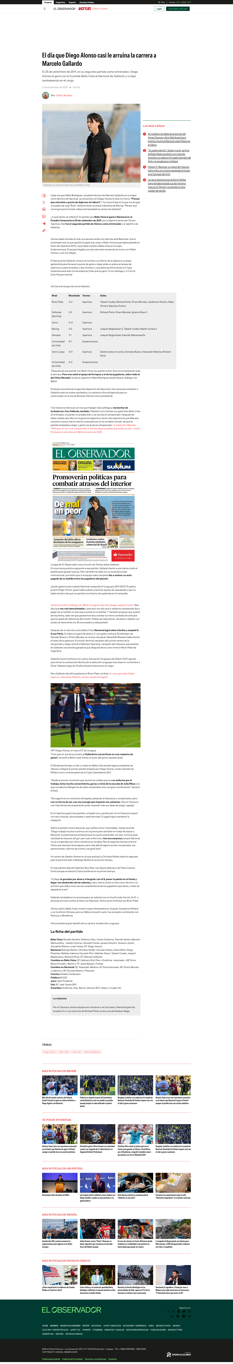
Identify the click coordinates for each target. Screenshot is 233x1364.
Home (45, 1325)
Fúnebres (98, 1330)
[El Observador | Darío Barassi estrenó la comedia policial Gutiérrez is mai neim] (135, 1192)
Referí (86, 1325)
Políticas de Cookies (51, 1359)
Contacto (112, 1359)
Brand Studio (163, 1325)
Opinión (86, 1330)
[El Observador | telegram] (183, 1316)
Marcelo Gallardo (92, 1052)
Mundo (176, 1325)
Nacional (77, 1052)
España (72, 2)
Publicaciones (158, 1330)
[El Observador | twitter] (169, 1311)
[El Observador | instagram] (178, 1311)
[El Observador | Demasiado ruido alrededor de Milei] (60, 1192)
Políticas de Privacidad (72, 1359)
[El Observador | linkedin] (172, 1316)
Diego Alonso (49, 1052)
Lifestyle (75, 1330)
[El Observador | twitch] (189, 1316)
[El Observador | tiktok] (189, 1311)
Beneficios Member (70, 1325)
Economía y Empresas (134, 1325)
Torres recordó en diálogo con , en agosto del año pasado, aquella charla (92, 605)
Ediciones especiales (137, 1330)
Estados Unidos (87, 2)
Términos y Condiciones (95, 1359)
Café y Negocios (112, 1325)
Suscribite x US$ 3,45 (178, 9)
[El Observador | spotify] (177, 1316)
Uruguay (48, 2)
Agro (151, 1325)
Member (54, 1325)
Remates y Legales (114, 1330)
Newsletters (175, 1330)
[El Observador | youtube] (184, 1311)
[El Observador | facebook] (174, 1311)
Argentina (60, 2)
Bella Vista (64, 1052)
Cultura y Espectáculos (55, 1330)
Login (159, 9)
